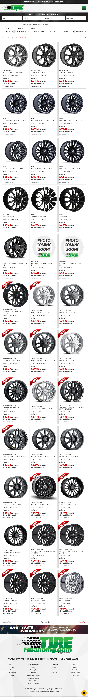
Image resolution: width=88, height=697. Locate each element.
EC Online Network (58, 688)
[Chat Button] (84, 693)
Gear (12, 675)
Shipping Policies (33, 678)
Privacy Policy (50, 690)
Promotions (75, 670)
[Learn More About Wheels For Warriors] (44, 629)
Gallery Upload (75, 675)
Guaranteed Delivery (33, 675)
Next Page (82, 622)
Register (75, 667)
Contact (54, 670)
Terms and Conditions (39, 690)
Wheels (12, 670)
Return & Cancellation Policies (33, 681)
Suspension (12, 672)
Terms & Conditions (33, 683)
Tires (12, 667)
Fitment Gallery (75, 672)
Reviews (54, 672)
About (54, 667)
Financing (34, 667)
